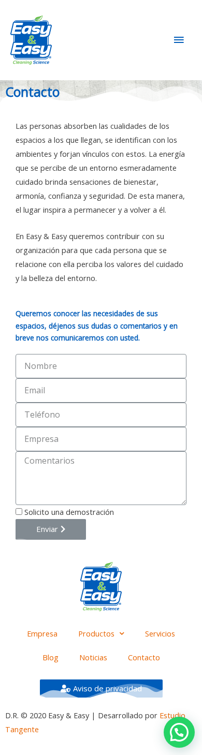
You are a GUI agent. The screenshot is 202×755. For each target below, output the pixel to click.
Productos (96, 633)
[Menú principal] (179, 39)
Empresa (42, 633)
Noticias (93, 657)
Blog (50, 657)
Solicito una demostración (69, 512)
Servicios (160, 633)
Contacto (144, 657)
